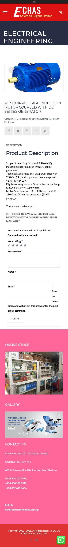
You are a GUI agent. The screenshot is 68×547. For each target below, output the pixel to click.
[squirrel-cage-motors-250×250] (11, 69)
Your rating (15, 241)
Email (11, 286)
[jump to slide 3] (31, 433)
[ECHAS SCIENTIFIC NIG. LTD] (33, 12)
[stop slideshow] (46, 433)
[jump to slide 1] (23, 433)
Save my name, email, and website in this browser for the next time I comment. (33, 301)
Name (12, 271)
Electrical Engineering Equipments (33, 118)
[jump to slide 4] (35, 433)
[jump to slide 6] (42, 433)
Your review (15, 251)
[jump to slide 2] (27, 433)
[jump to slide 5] (39, 433)
